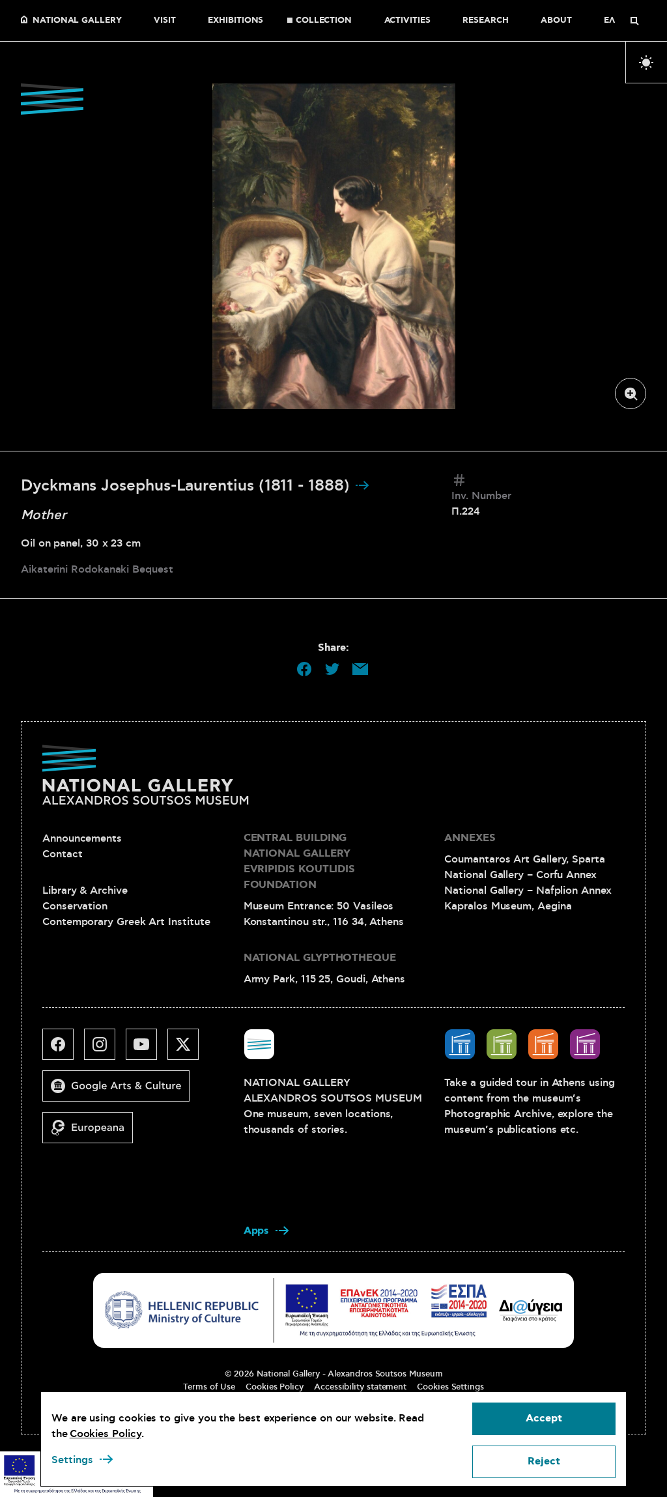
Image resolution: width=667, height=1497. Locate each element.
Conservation (74, 906)
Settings (72, 1459)
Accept (544, 1418)
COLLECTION (324, 21)
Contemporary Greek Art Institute (126, 921)
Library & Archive (85, 890)
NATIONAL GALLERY (77, 21)
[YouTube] (146, 1049)
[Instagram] (105, 1049)
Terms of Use (209, 1387)
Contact (62, 854)
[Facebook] (63, 1049)
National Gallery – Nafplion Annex (527, 890)
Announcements (82, 838)
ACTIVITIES (407, 21)
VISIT (165, 21)
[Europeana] (92, 1133)
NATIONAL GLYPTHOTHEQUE (320, 958)
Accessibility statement (360, 1387)
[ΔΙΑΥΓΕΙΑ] (530, 1310)
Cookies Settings (450, 1387)
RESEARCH (485, 21)
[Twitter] (188, 1049)
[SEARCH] (634, 21)
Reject (544, 1461)
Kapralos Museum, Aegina (507, 906)
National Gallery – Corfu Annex (520, 874)
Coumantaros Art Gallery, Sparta (524, 859)
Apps (257, 1231)
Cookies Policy (275, 1387)
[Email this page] (360, 669)
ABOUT (556, 21)
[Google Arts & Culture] (121, 1091)
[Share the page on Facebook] (304, 669)
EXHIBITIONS (235, 21)
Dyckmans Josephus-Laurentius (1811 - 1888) (187, 486)
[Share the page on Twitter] (332, 669)
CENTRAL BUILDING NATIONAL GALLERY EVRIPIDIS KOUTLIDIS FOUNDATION (299, 861)
